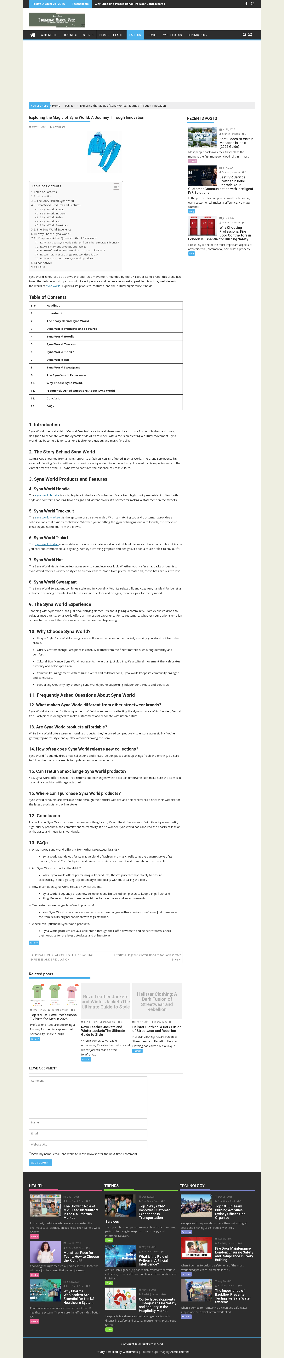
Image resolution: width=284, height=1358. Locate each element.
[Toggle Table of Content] (114, 186)
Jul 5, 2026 (228, 218)
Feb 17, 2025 (91, 1022)
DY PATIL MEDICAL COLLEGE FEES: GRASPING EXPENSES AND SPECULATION (61, 957)
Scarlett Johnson (59, 1010)
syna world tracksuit (48, 517)
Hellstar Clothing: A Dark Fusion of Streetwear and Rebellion (157, 1002)
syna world (53, 286)
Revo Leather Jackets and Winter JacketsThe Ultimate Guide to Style (106, 1001)
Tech (109, 1240)
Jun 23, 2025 (73, 1281)
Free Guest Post (74, 1201)
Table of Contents (45, 192)
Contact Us (196, 35)
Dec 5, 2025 (39, 1010)
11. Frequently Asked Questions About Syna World (65, 238)
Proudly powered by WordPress (116, 1352)
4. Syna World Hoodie (52, 209)
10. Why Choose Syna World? (52, 234)
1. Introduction (43, 196)
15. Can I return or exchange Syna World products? (69, 254)
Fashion (135, 35)
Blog (191, 211)
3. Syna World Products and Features (57, 205)
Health (118, 35)
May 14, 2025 (148, 1289)
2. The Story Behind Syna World (54, 201)
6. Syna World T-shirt (51, 217)
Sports (88, 35)
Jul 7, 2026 (228, 167)
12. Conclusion (43, 262)
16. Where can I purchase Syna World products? (67, 258)
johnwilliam (59, 127)
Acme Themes (180, 1352)
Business (70, 35)
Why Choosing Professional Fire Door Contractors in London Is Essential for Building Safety (158, 4)
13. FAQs (39, 267)
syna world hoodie (47, 495)
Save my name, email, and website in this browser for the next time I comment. (85, 1154)
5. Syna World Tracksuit (53, 213)
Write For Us (172, 35)
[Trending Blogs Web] (33, 34)
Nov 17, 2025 (73, 1243)
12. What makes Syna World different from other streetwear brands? (79, 242)
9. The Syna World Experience (52, 229)
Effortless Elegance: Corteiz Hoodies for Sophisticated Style (147, 957)
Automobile (49, 35)
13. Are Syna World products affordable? (63, 246)
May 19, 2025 (148, 1247)
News (103, 35)
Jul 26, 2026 (228, 129)
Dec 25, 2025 (225, 1196)
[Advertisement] (142, 70)
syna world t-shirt (47, 544)
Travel (152, 35)
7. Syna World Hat (50, 221)
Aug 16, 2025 (225, 1239)
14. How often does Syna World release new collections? (72, 250)
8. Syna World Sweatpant (54, 225)
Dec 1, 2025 (72, 1196)
